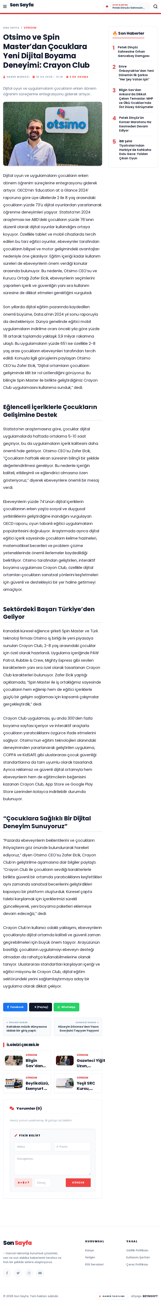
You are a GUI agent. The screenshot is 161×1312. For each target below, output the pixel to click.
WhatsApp (68, 1007)
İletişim (90, 1257)
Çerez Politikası (137, 1264)
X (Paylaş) (41, 1007)
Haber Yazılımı (113, 1296)
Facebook (17, 1007)
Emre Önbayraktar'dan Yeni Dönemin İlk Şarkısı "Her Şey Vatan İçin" (136, 72)
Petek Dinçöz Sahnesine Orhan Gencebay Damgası (133, 51)
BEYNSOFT (150, 1296)
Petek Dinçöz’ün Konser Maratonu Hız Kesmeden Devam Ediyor (135, 124)
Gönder (78, 1182)
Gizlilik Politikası (137, 1250)
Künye (89, 1250)
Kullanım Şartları (138, 1257)
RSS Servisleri (94, 1264)
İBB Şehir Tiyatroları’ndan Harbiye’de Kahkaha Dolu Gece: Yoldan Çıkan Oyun (135, 149)
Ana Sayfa (11, 27)
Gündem (30, 27)
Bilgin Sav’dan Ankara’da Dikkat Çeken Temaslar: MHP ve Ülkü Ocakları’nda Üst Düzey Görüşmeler (136, 98)
